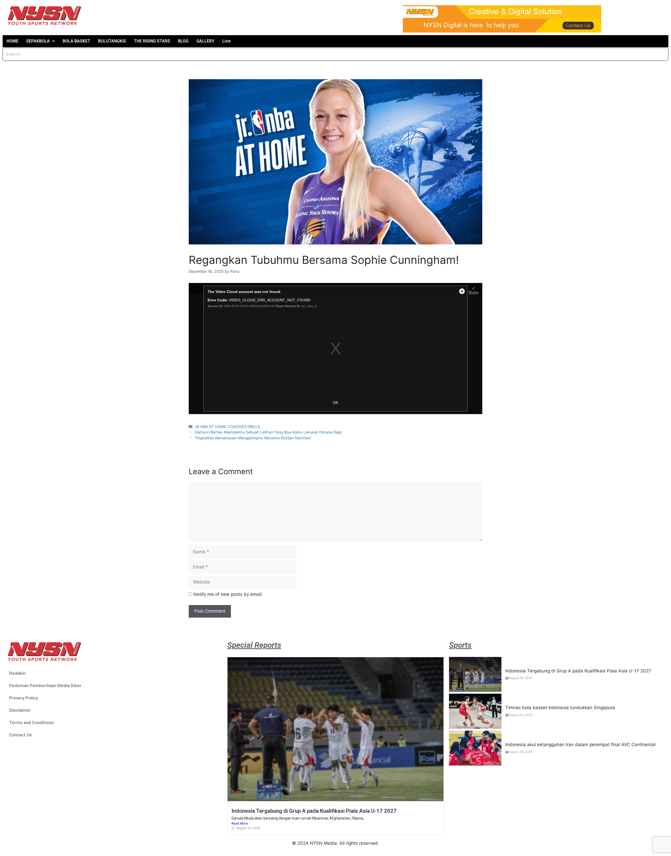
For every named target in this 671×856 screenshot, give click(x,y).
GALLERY (205, 41)
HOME (12, 41)
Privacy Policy (23, 697)
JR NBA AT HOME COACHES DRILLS (227, 426)
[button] (40, 41)
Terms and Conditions (31, 722)
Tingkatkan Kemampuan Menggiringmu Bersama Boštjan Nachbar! (253, 438)
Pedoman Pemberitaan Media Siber (45, 685)
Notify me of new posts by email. (228, 594)
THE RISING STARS (152, 41)
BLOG (183, 41)
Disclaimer (20, 710)
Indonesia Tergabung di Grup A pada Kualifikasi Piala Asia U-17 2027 (314, 811)
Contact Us (20, 734)
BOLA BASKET (76, 41)
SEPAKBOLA (38, 41)
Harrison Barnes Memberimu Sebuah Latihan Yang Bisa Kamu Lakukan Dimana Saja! (268, 432)
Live (226, 41)
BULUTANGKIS (112, 41)
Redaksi (17, 673)
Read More (239, 823)
